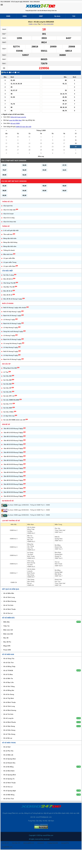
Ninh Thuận (58, 564)
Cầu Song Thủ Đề (9, 283)
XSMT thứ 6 (58, 565)
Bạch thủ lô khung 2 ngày (12, 323)
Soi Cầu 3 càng (8, 275)
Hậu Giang (30, 575)
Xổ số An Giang (8, 694)
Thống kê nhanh (9, 250)
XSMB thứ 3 (13, 538)
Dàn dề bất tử (8, 279)
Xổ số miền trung (9, 742)
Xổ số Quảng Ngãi (9, 790)
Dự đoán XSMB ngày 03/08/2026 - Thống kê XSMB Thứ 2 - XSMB (29, 515)
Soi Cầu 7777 (7, 404)
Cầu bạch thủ (8, 206)
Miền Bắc (14, 524)
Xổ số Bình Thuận (9, 702)
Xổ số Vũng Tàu (8, 658)
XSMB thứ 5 (13, 555)
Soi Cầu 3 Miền (8, 412)
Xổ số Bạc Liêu (8, 682)
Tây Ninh (30, 554)
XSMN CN (30, 585)
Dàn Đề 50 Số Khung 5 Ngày (13, 484)
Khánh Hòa (58, 547)
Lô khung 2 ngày (9, 319)
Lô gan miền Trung (9, 262)
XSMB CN (13, 582)
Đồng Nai (30, 544)
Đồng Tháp (30, 529)
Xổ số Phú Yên (8, 751)
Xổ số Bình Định (8, 771)
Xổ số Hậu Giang (9, 726)
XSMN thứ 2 (31, 533)
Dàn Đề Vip (6, 424)
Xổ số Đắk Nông (8, 794)
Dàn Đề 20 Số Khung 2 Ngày (13, 440)
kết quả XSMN (15, 123)
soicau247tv (65, 843)
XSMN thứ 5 (31, 558)
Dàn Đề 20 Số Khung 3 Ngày (13, 444)
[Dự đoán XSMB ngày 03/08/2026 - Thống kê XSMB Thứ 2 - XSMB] (4, 515)
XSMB (8, 16)
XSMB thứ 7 (13, 573)
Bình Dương (31, 563)
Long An (29, 571)
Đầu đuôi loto (8, 254)
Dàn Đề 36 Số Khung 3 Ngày (13, 468)
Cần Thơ (30, 548)
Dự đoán (57, 16)
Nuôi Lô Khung (8, 303)
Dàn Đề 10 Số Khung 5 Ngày (13, 436)
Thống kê (6, 226)
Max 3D (5, 638)
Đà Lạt (29, 583)
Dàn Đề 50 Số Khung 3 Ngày (13, 480)
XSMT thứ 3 (58, 540)
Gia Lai (57, 562)
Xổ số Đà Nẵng (8, 767)
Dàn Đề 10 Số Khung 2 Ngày (13, 428)
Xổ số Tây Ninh (8, 698)
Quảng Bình (58, 554)
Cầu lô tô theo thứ (9, 221)
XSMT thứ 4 (58, 549)
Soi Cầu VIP (6, 364)
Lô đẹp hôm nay (8, 416)
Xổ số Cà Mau (8, 674)
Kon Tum (57, 581)
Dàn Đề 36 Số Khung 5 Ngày (13, 472)
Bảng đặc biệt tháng (10, 242)
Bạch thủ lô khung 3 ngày (12, 339)
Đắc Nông (58, 574)
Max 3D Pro (7, 642)
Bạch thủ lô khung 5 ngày (12, 359)
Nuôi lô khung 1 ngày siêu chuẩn (14, 307)
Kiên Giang (30, 581)
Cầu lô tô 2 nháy (9, 218)
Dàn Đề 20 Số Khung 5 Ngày (13, 448)
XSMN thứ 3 (31, 541)
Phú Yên (57, 528)
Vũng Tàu (30, 537)
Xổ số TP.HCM (8, 670)
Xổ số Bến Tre (8, 678)
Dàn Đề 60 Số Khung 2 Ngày (13, 488)
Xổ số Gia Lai (7, 613)
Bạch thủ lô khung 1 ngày (12, 315)
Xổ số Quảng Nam (9, 759)
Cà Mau (29, 531)
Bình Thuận (31, 556)
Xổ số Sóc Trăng (9, 686)
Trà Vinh (30, 564)
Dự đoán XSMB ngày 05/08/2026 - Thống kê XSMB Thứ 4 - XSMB (29, 510)
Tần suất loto (7, 234)
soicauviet (40, 843)
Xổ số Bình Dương (9, 601)
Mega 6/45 (6, 646)
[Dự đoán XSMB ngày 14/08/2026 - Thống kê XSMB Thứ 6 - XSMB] (4, 505)
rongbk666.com (7, 847)
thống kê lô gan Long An (18, 117)
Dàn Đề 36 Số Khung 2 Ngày (13, 464)
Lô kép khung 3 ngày (10, 347)
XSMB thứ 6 (13, 564)
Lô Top (5, 372)
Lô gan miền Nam (9, 266)
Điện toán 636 (8, 634)
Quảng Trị (58, 556)
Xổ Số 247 (5, 843)
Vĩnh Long (30, 561)
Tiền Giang (30, 579)
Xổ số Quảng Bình (9, 775)
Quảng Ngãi (58, 572)
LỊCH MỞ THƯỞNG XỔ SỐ (11, 520)
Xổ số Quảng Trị (8, 779)
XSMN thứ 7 (31, 577)
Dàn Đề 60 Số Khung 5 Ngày (13, 496)
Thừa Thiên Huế (60, 530)
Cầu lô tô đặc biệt (9, 210)
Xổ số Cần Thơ (8, 662)
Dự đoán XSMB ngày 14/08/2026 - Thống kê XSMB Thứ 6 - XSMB (29, 505)
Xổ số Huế (6, 747)
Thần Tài (6, 626)
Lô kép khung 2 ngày (10, 327)
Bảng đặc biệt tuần (9, 238)
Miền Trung (58, 524)
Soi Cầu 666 (7, 384)
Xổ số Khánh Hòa (9, 763)
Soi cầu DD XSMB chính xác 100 (14, 420)
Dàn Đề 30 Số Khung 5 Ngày (13, 460)
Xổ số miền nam (8, 654)
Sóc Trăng (30, 546)
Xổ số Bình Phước (9, 722)
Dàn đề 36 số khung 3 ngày (12, 299)
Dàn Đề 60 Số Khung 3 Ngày (13, 492)
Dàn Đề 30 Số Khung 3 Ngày (13, 456)
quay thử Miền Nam (15, 120)
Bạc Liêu (30, 539)
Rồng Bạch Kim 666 (10, 368)
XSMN (25, 16)
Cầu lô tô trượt (8, 213)
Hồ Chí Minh (31, 527)
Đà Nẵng (57, 545)
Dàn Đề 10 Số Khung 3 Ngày (13, 432)
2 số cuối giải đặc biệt (10, 230)
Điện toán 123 (8, 630)
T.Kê (73, 16)
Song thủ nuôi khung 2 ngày (13, 331)
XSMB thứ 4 (13, 547)
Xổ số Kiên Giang (9, 730)
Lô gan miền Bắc (9, 258)
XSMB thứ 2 (13, 530)
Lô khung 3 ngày (9, 335)
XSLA (35, 24)
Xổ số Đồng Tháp (9, 666)
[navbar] (1, 5)
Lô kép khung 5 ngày (10, 355)
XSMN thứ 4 (31, 550)
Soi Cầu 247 (16, 843)
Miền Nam (30, 524)
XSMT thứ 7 (58, 576)
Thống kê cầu (7, 201)
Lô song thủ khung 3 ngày (12, 343)
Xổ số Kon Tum (8, 798)
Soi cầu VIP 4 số (8, 396)
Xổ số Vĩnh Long (9, 597)
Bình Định (58, 552)
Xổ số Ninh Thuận (9, 609)
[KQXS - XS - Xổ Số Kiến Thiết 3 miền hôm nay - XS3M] (40, 6)
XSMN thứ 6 (31, 566)
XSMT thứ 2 (58, 532)
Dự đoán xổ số (8, 501)
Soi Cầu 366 (7, 376)
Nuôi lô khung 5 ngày (10, 351)
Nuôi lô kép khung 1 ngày (12, 311)
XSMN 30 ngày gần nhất (23, 126)
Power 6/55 (7, 650)
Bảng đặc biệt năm (9, 246)
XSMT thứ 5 (58, 558)
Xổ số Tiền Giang (9, 734)
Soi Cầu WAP (7, 408)
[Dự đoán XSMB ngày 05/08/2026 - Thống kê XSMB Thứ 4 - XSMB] (4, 510)
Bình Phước (31, 573)
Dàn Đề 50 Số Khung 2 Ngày (13, 476)
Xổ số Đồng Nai (8, 690)
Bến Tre (29, 536)
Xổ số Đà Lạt (7, 738)
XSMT (41, 16)
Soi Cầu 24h (7, 392)
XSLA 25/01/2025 (48, 24)
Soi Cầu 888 (7, 380)
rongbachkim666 (52, 843)
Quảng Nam (58, 538)
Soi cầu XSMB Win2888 (11, 400)
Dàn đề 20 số (7, 295)
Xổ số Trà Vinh (8, 605)
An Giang (30, 552)
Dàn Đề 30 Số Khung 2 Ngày (13, 452)
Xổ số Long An (8, 718)
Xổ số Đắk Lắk (8, 755)
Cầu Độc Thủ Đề (8, 287)
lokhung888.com (28, 843)
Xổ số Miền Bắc (8, 593)
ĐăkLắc (57, 537)
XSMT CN (58, 585)
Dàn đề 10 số (7, 291)
